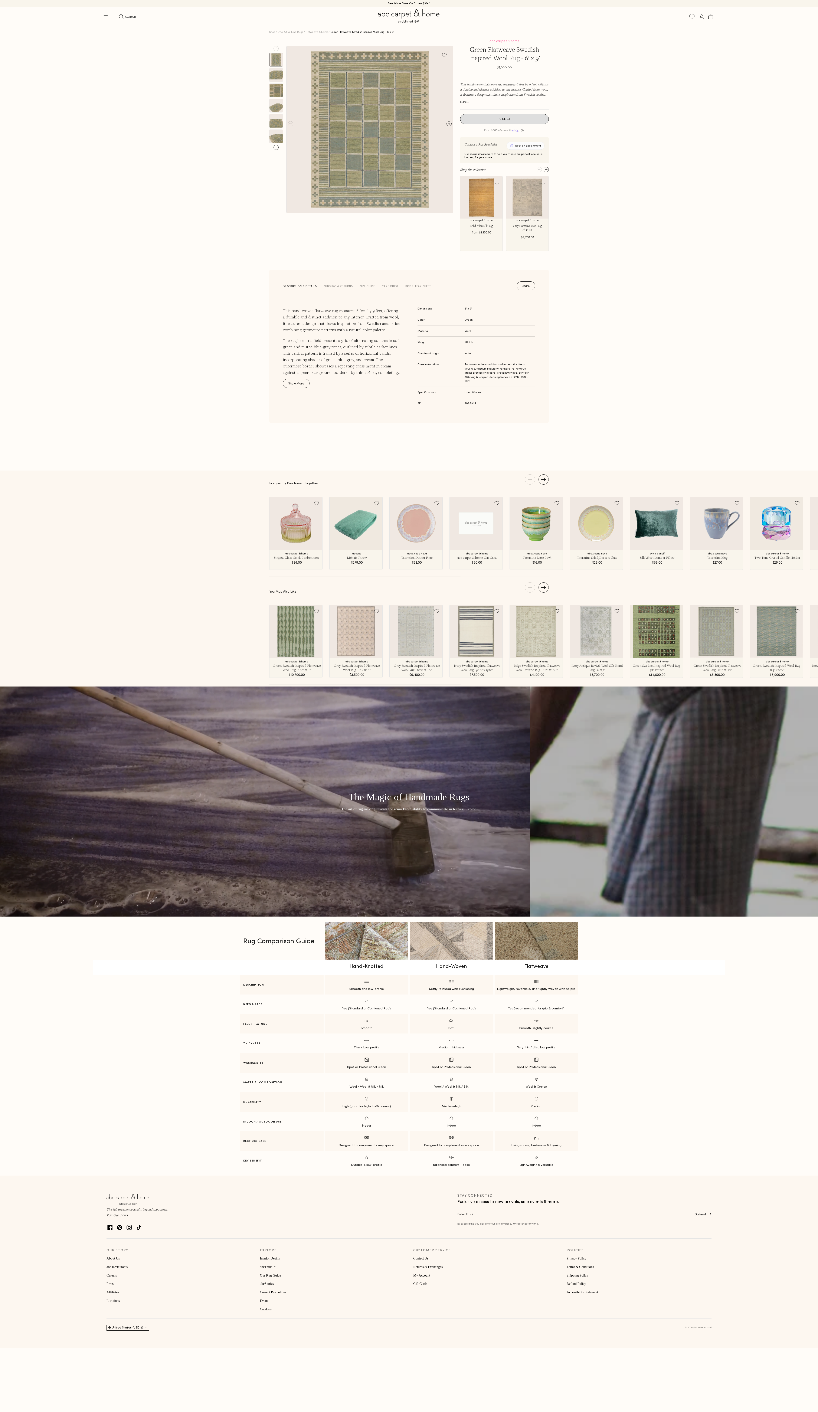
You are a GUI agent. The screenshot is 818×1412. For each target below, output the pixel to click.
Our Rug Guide (270, 1275)
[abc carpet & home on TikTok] (138, 1226)
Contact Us (420, 1258)
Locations (113, 1301)
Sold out (504, 119)
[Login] (701, 17)
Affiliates (113, 1292)
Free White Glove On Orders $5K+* (409, 3)
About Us (113, 1258)
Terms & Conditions (580, 1267)
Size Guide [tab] (367, 286)
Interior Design (270, 1258)
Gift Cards (420, 1283)
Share (526, 286)
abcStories (267, 1283)
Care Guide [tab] (390, 286)
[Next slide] (276, 147)
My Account (421, 1275)
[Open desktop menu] (105, 16)
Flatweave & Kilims (317, 31)
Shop (272, 31)
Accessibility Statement (582, 1292)
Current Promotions (273, 1292)
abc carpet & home (505, 41)
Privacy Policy (576, 1258)
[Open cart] (710, 17)
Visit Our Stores (117, 1215)
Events (264, 1301)
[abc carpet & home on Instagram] (129, 1226)
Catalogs (266, 1309)
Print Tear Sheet (418, 286)
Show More (296, 383)
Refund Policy (576, 1283)
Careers (112, 1275)
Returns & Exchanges (428, 1267)
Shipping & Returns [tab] (338, 286)
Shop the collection (473, 169)
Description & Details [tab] (300, 286)
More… (464, 101)
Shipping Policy (577, 1275)
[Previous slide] (276, 48)
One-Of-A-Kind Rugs (290, 31)
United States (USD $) (127, 1327)
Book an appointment (528, 145)
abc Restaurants (117, 1267)
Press (110, 1283)
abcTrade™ (268, 1267)
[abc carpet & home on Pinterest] (119, 1226)
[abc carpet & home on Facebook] (110, 1226)
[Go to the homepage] (409, 21)
